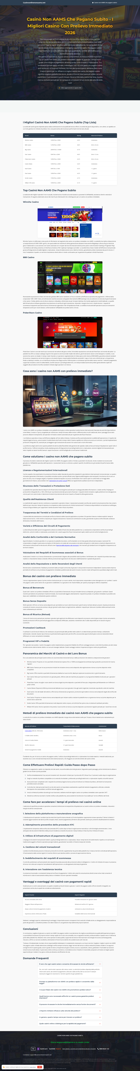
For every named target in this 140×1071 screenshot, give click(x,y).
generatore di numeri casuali (58, 481)
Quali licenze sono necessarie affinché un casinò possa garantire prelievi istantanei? (66, 997)
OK (39, 1067)
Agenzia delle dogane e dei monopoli (67, 545)
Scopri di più (33, 1067)
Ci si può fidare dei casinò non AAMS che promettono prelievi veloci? (65, 990)
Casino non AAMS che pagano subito (105, 2)
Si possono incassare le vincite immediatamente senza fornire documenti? (67, 1004)
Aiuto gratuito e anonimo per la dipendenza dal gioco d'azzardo (79, 1049)
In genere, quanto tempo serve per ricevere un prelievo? (60, 1017)
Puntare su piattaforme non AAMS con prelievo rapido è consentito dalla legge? (66, 982)
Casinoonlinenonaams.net (34, 3)
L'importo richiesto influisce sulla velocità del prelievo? (59, 1011)
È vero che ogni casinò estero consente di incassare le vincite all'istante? (66, 964)
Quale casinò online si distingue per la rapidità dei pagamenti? (62, 1024)
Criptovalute (28, 731)
